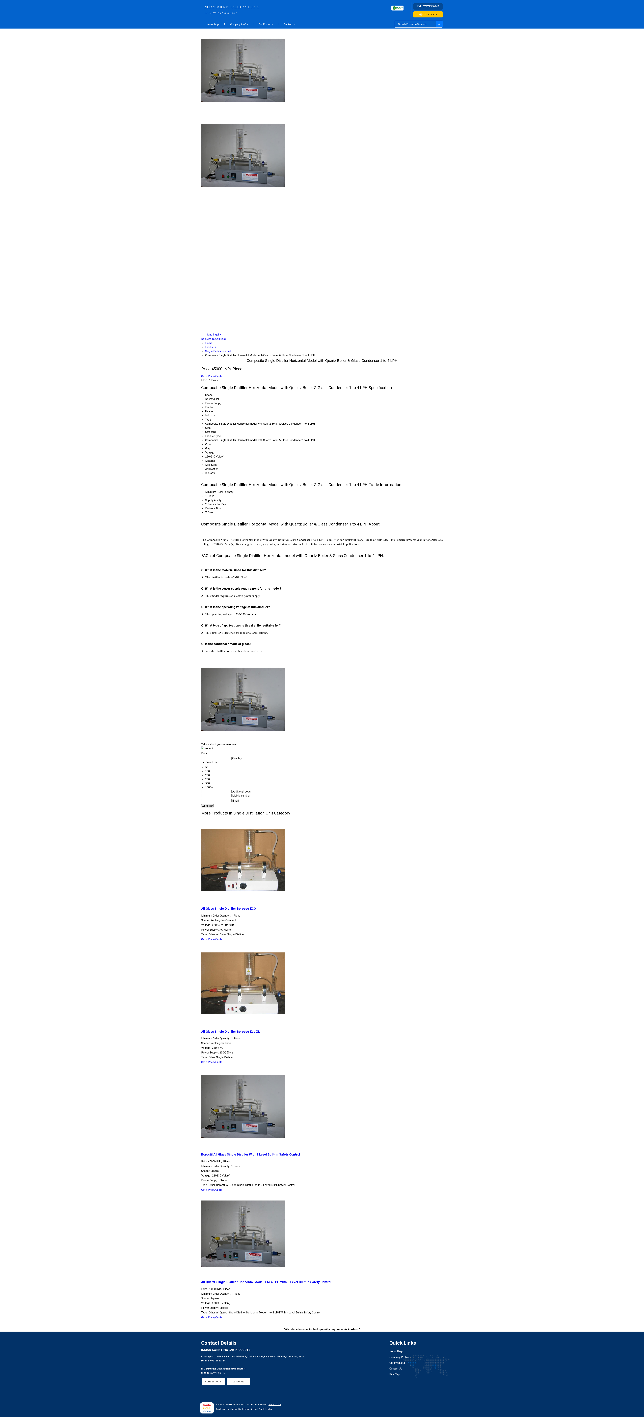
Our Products (266, 24)
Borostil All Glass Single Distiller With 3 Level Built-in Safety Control (250, 1154)
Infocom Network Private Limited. (257, 1409)
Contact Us (290, 24)
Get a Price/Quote (211, 376)
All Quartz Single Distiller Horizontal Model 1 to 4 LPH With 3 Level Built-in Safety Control (266, 1282)
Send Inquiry (430, 14)
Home (208, 343)
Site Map (394, 1374)
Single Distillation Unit (218, 351)
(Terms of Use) (274, 1404)
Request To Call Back (213, 339)
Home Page (213, 24)
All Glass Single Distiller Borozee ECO (228, 908)
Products (210, 347)
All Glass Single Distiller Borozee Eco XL (230, 1032)
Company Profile (239, 24)
